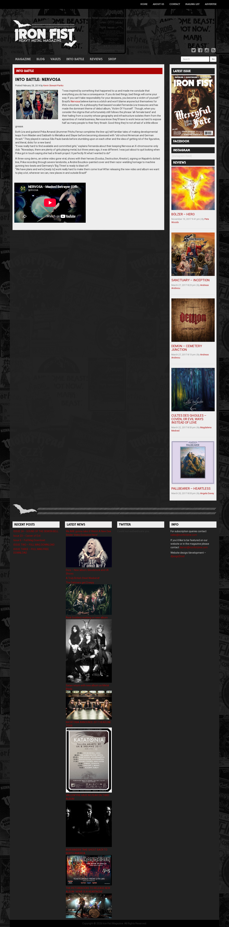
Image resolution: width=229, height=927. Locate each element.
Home (143, 4)
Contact (174, 4)
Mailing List (192, 4)
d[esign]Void (177, 556)
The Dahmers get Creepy (80, 582)
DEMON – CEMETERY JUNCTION (186, 347)
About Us (158, 4)
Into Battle (75, 59)
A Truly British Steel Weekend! (82, 578)
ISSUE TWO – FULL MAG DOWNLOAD (34, 544)
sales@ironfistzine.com (183, 534)
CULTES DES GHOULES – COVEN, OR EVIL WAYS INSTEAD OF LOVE (188, 419)
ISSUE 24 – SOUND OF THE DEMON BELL (36, 531)
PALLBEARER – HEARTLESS (191, 488)
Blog (40, 59)
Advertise (210, 4)
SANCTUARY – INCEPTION (190, 280)
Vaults (55, 59)
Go (213, 59)
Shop (112, 59)
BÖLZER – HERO (183, 214)
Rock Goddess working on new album (87, 617)
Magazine (23, 59)
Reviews (96, 59)
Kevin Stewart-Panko (53, 85)
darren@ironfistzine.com (194, 547)
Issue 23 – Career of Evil (26, 535)
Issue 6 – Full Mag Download (29, 540)
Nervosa (75, 101)
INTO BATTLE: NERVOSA (37, 80)
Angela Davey (207, 493)
